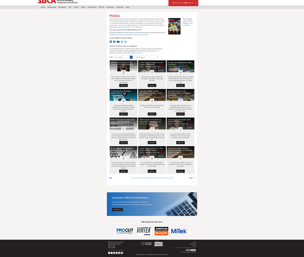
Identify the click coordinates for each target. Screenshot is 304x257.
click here (156, 51)
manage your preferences (140, 35)
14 (166, 178)
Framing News (148, 66)
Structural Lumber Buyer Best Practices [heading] (180, 63)
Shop (127, 7)
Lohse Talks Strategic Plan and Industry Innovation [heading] (151, 63)
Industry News (119, 66)
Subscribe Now (117, 209)
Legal (166, 254)
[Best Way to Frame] (146, 244)
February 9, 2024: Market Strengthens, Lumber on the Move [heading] (150, 93)
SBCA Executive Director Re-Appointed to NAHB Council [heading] (150, 121)
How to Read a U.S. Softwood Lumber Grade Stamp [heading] (122, 149)
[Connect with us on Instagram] (117, 253)
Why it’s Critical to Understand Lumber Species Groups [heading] (123, 121)
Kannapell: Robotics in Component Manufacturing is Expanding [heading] (179, 93)
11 (156, 178)
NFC (70, 7)
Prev (110, 178)
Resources (110, 7)
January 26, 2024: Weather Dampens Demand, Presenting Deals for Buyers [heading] (180, 150)
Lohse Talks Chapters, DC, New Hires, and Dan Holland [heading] (151, 149)
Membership (52, 7)
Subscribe (120, 7)
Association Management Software (188, 252)
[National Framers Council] (158, 244)
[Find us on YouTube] (119, 253)
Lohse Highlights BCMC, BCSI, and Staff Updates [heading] (179, 121)
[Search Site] (195, 3)
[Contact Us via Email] (122, 253)
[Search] (131, 57)
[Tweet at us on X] (112, 253)
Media (83, 7)
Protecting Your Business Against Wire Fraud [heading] (121, 92)
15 (169, 178)
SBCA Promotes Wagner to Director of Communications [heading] (122, 63)
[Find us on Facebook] (109, 253)
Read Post (123, 85)
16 (172, 178)
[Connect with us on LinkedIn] (114, 253)
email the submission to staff (126, 27)
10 (153, 178)
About (43, 7)
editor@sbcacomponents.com (133, 53)
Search (111, 57)
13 (163, 178)
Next (191, 178)
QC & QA (101, 7)
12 (159, 178)
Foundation (62, 7)
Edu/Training (91, 7)
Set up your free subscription (122, 35)
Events (76, 7)
